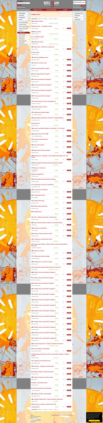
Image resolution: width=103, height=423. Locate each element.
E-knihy (20, 19)
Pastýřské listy (37, 211)
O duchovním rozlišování (41, 189)
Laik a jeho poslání (39, 145)
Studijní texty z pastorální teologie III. (44, 288)
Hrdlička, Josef (34, 43)
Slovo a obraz (22, 36)
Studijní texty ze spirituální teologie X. (45, 272)
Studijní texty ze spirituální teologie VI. (45, 327)
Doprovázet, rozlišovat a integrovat (44, 47)
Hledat (19, 5)
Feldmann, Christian (35, 103)
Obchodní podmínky (51, 9)
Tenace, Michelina (35, 390)
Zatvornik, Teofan (35, 241)
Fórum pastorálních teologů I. (41, 68)
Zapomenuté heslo (77, 7)
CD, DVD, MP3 (21, 42)
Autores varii (34, 23)
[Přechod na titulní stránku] (45, 6)
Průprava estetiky (39, 251)
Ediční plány (78, 19)
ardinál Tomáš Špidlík (36, 420)
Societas (21, 30)
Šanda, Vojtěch (34, 197)
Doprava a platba (37, 9)
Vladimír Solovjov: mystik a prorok (43, 377)
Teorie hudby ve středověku (41, 348)
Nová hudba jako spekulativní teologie (45, 179)
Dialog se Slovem (38, 42)
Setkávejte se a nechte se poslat (43, 262)
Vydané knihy (22, 17)
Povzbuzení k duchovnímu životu (43, 239)
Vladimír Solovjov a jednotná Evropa (43, 371)
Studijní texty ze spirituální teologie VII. (45, 332)
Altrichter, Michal (35, 258)
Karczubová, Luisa (35, 407)
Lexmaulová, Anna (35, 120)
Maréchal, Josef (34, 385)
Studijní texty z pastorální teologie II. (43, 283)
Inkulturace (36, 123)
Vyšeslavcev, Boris (35, 59)
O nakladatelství (79, 13)
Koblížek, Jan (34, 225)
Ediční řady (77, 15)
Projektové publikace (23, 44)
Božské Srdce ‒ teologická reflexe (42, 26)
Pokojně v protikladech (40, 228)
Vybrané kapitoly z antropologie (42, 388)
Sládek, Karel (34, 379)
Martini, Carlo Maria (35, 280)
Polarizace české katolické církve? (42, 233)
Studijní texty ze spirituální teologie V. (45, 321)
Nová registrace (76, 6)
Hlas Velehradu (22, 34)
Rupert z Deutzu (35, 33)
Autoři (76, 17)
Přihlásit (83, 5)
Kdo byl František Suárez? (41, 139)
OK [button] (94, 420)
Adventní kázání (38, 21)
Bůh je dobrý (37, 32)
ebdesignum (66, 415)
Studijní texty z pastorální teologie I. (43, 277)
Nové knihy (21, 15)
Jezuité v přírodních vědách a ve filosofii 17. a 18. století (49, 128)
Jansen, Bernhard (35, 130)
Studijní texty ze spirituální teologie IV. (45, 310)
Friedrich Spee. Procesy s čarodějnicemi (45, 101)
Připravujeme (22, 13)
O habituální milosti (39, 195)
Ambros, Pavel (34, 49)
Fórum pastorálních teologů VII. (43, 85)
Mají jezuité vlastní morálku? (42, 150)
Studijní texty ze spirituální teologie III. (45, 305)
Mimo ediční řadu (22, 40)
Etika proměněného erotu (41, 57)
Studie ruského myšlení (24, 26)
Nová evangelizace (38, 174)
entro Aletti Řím (34, 417)
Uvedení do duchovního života (42, 361)
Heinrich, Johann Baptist (36, 136)
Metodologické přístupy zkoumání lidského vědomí (48, 163)
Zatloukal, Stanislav (35, 109)
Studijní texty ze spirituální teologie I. (44, 294)
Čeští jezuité (21, 38)
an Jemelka (33, 421)
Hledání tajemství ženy (40, 107)
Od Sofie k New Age (38, 200)
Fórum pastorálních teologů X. (42, 96)
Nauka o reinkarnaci (39, 168)
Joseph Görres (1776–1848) (41, 134)
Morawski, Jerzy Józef (36, 351)
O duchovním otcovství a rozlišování (43, 184)
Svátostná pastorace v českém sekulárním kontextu (48, 343)
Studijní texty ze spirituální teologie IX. (45, 316)
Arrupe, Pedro (34, 230)
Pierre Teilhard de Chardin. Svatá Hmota (45, 217)
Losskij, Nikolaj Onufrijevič (34, 170)
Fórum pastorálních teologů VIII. (43, 90)
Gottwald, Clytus (35, 181)
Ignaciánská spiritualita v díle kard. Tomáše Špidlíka (48, 118)
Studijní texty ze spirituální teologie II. (45, 299)
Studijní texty (22, 32)
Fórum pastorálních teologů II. (41, 74)
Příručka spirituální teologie (42, 256)
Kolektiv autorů (34, 28)
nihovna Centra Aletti (36, 416)
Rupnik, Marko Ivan (35, 186)
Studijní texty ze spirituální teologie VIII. (45, 338)
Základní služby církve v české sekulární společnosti (48, 399)
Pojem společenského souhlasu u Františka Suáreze (48, 222)
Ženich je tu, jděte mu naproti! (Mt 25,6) (45, 404)
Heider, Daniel (34, 141)
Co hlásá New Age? (38, 37)
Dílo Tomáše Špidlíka (23, 22)
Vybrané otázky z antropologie (42, 393)
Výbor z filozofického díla (40, 382)
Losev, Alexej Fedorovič (36, 114)
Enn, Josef (33, 65)
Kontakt (65, 9)
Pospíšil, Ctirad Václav (36, 247)
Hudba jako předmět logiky (41, 112)
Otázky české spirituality (40, 206)
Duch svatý (36, 52)
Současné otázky (22, 24)
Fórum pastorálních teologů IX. (42, 79)
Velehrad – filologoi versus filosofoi (44, 366)
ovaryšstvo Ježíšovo (35, 419)
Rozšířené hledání (21, 7)
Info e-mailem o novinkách (23, 9)
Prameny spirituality (23, 28)
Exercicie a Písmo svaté (40, 63)
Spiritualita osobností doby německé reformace (47, 267)
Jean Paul (33, 253)
